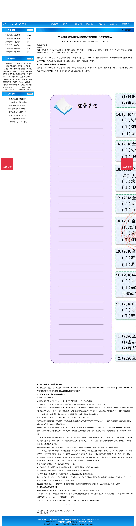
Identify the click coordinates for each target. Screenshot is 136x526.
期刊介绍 (78, 24)
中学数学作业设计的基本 (18, 102)
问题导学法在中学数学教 (18, 115)
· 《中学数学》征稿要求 (11, 39)
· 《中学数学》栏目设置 (11, 52)
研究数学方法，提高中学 (18, 112)
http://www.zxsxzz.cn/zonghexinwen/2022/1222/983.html (79, 500)
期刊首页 (54, 24)
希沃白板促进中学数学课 (18, 105)
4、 (38, 487)
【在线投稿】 (78, 41)
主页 (121, 30)
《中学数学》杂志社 (64, 522)
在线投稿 (114, 24)
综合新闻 (128, 30)
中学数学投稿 (42, 519)
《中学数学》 (50, 500)
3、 (38, 394)
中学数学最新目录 (92, 519)
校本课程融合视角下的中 (18, 99)
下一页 (73, 504)
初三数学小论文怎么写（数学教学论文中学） (59, 511)
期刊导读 (66, 24)
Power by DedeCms (85, 522)
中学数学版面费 (65, 519)
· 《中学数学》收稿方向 (11, 45)
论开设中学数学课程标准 (18, 119)
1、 (38, 64)
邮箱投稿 (102, 24)
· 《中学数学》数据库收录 (12, 48)
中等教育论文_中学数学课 (17, 109)
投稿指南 (90, 24)
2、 (38, 384)
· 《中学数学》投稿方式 (11, 42)
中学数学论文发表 (78, 519)
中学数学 (70, 41)
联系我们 (125, 24)
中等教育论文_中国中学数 (17, 122)
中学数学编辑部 (53, 519)
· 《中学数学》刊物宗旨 (11, 35)
